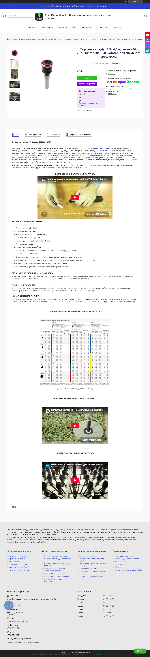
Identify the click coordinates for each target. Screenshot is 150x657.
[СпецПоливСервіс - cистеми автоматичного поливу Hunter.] (39, 17)
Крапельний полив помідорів (56, 576)
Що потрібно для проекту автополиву (55, 580)
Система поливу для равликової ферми (57, 560)
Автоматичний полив (18, 556)
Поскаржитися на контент (87, 655)
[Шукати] (5, 16)
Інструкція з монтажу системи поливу (92, 572)
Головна (32, 27)
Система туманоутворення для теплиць (57, 565)
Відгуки (103, 27)
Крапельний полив (17, 559)
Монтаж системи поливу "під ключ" (91, 560)
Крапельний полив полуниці (56, 574)
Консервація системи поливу (91, 569)
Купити (87, 78)
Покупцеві (87, 27)
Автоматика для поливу (19, 570)
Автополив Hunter (87, 556)
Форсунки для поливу (22, 39)
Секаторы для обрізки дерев (127, 559)
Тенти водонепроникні (124, 556)
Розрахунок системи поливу (56, 556)
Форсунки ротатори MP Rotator (46, 39)
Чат (141, 651)
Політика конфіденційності (108, 655)
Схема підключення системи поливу (91, 577)
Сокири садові (121, 564)
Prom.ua (87, 652)
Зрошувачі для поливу (18, 564)
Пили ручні (119, 567)
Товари (61, 27)
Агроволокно (120, 562)
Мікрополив (14, 562)
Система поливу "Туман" (19, 567)
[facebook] (13, 507)
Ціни (74, 27)
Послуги (46, 27)
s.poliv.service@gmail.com (17, 621)
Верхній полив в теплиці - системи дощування (55, 570)
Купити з (83, 84)
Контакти (117, 27)
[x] (15, 507)
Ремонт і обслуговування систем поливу (93, 565)
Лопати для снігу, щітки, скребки (128, 570)
